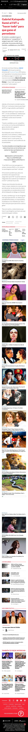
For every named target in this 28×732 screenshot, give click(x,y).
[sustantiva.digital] (22, 721)
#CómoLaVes (18, 156)
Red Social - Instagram (17, 700)
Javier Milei (12, 1)
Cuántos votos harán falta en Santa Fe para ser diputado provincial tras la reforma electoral (14, 638)
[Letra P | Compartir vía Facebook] (17, 217)
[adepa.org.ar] (16, 721)
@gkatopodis (8, 156)
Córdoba (19, 706)
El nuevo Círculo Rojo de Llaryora (11, 634)
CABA (23, 704)
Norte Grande (7, 708)
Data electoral (13, 8)
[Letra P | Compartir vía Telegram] (21, 217)
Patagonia (15, 708)
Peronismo (17, 223)
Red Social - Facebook (13, 700)
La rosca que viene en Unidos (11, 627)
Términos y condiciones (10, 730)
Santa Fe (8, 706)
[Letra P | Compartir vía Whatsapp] (9, 217)
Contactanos (4, 700)
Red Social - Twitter (10, 700)
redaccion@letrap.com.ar (19, 728)
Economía (11, 704)
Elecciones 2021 (9, 223)
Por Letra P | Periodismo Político (5, 49)
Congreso (21, 708)
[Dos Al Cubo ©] (6, 721)
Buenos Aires (18, 704)
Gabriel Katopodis (10, 221)
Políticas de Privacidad (20, 730)
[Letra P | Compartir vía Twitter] (13, 217)
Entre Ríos (13, 706)
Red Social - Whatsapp (25, 700)
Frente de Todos (14, 72)
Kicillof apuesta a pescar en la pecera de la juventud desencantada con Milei (13, 643)
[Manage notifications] (25, 724)
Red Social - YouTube (21, 700)
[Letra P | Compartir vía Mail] (25, 217)
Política (10, 13)
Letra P (5, 13)
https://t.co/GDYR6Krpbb (14, 158)
